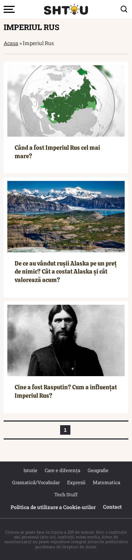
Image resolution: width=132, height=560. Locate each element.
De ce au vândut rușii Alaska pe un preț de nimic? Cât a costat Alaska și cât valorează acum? (66, 272)
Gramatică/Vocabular (36, 482)
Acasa (11, 43)
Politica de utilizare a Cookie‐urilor (53, 507)
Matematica (106, 482)
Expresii (76, 482)
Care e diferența (62, 470)
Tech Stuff (66, 494)
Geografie (98, 470)
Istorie (30, 470)
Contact (112, 506)
